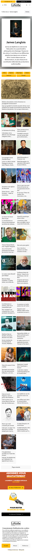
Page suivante (16, 467)
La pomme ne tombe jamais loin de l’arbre (23, 305)
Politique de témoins (13, 549)
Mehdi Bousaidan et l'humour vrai (22, 158)
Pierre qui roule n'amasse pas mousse (8, 424)
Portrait (23, 75)
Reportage (19, 72)
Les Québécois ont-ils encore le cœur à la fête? (23, 395)
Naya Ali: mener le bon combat (8, 366)
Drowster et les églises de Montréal (8, 187)
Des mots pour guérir (23, 245)
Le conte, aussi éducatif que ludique (8, 274)
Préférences (25, 545)
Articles (27, 11)
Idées (4, 72)
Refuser (15, 545)
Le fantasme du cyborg (8, 130)
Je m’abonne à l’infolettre (15, 514)
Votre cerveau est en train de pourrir (23, 130)
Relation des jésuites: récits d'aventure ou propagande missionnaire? (13, 102)
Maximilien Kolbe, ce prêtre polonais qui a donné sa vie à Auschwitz (23, 335)
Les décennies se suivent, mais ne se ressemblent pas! (7, 305)
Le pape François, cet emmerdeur (23, 424)
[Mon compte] (26, 5)
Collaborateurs (5, 11)
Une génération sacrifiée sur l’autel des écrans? (8, 453)
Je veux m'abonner (15, 487)
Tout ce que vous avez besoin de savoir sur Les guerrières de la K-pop (23, 187)
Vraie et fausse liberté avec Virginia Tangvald (8, 245)
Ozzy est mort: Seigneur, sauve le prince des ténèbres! (7, 395)
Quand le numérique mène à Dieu (23, 217)
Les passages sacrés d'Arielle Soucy (7, 158)
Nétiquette (21, 549)
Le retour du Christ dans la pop (7, 217)
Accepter (6, 545)
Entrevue (9, 75)
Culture (27, 72)
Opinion (11, 72)
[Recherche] (29, 5)
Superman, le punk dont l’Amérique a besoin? (22, 366)
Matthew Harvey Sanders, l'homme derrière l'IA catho (7, 335)
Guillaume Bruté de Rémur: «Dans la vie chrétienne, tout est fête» (23, 275)
